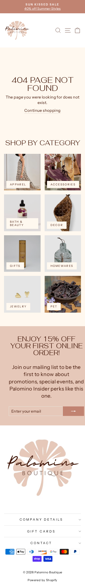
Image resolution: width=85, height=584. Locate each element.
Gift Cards (41, 531)
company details (41, 519)
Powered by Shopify (42, 580)
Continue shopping (42, 110)
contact (41, 543)
